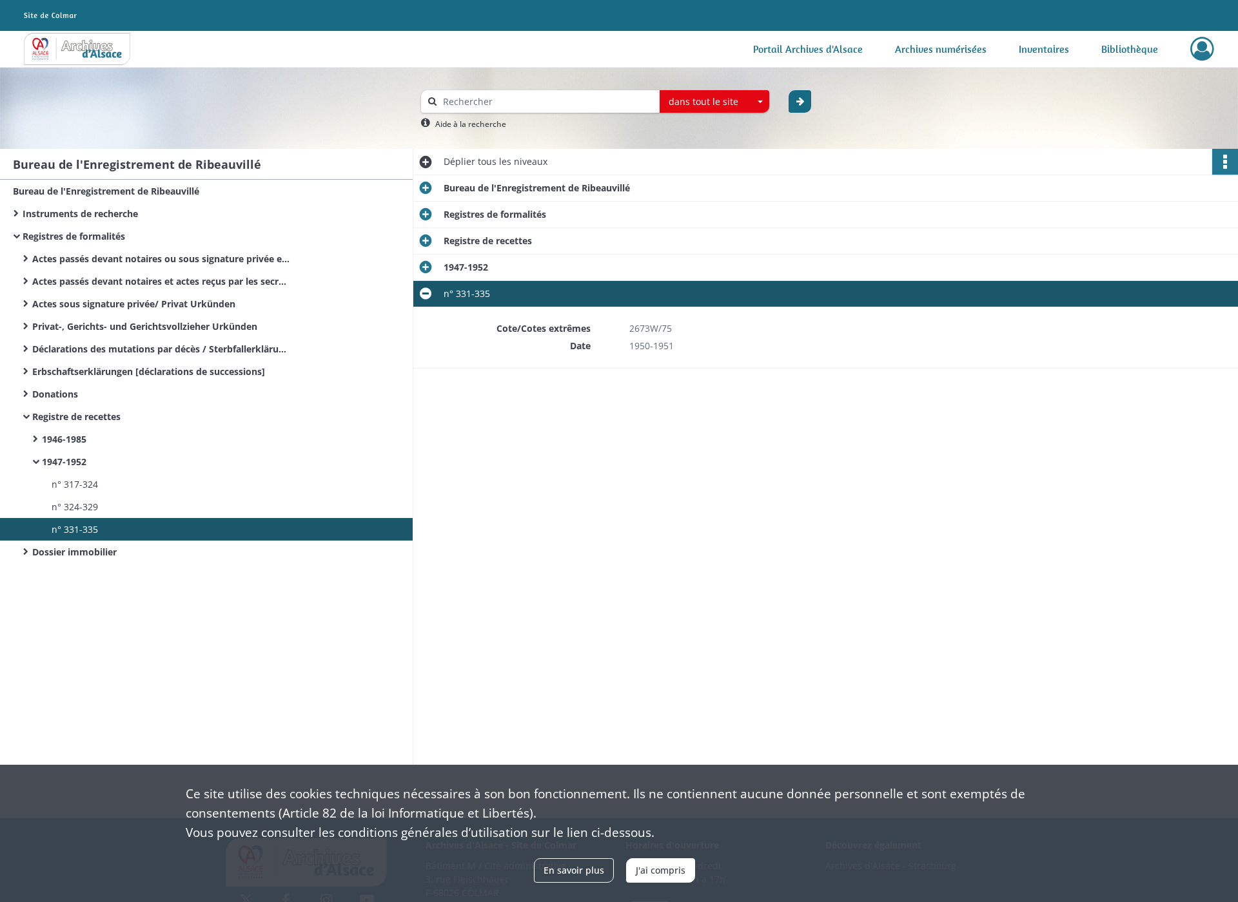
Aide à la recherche (470, 124)
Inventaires (1044, 49)
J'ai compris (660, 870)
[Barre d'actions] (1225, 162)
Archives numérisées (941, 49)
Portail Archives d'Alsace (808, 49)
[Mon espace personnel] (1202, 49)
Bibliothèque (1129, 49)
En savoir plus (574, 870)
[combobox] (714, 101)
